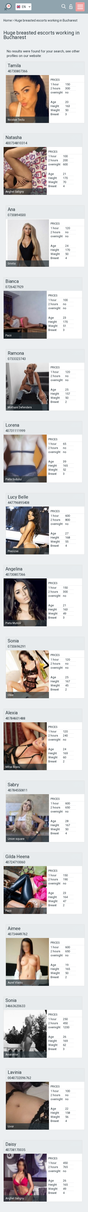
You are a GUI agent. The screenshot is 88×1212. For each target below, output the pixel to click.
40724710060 (15, 862)
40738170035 (15, 1150)
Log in (71, 5)
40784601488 (15, 718)
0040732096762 (19, 1078)
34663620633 (15, 1006)
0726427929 (14, 287)
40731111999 (15, 431)
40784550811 (18, 790)
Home (8, 20)
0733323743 (17, 359)
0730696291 (17, 646)
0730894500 (17, 215)
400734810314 (16, 143)
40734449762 (18, 934)
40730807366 (18, 71)
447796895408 (18, 503)
